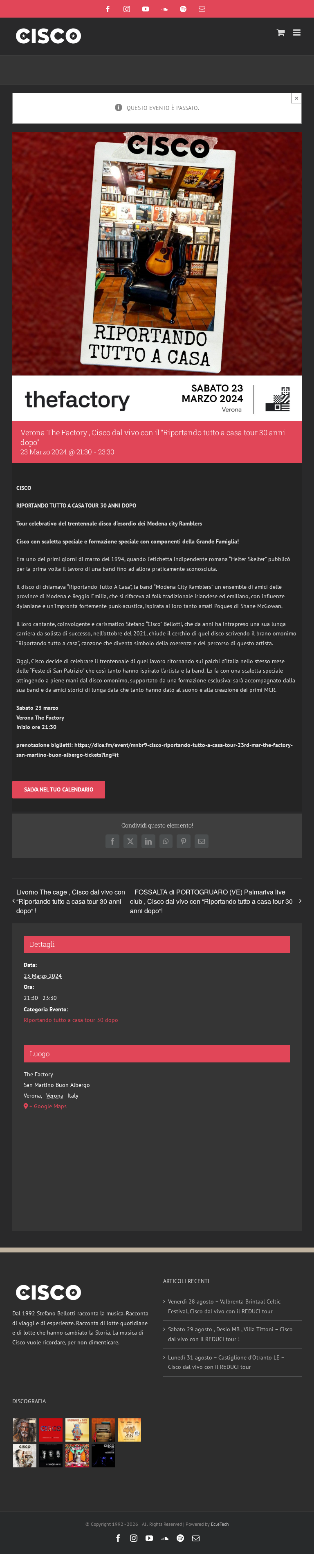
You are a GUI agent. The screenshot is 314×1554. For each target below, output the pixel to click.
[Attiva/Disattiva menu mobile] (297, 32)
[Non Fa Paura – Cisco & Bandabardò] (77, 1430)
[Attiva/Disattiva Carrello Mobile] (281, 32)
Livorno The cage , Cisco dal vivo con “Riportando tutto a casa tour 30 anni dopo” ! (70, 901)
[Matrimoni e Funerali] (77, 1456)
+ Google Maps (48, 1106)
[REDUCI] (24, 1430)
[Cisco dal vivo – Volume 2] (103, 1456)
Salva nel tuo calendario (58, 789)
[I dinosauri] (50, 1456)
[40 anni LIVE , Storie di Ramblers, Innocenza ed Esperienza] (129, 1430)
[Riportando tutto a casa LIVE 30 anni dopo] (50, 1430)
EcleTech (220, 1524)
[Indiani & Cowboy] (24, 1456)
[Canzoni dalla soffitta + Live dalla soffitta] (103, 1430)
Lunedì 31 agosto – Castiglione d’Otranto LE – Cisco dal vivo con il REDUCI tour (226, 1362)
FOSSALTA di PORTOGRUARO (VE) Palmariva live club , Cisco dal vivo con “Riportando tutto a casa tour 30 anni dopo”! (211, 901)
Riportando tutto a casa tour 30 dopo (71, 1020)
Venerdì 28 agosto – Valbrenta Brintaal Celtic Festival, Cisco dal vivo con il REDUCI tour (224, 1306)
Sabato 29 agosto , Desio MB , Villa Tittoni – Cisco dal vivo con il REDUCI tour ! (230, 1334)
